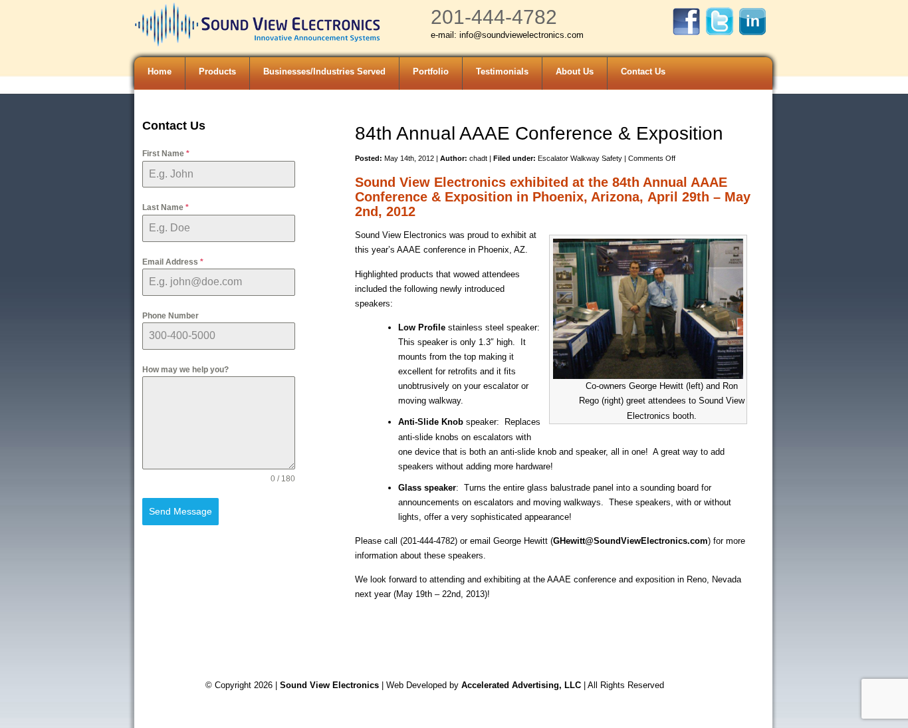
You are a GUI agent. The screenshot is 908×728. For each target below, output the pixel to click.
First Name (165, 153)
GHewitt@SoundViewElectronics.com (630, 541)
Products (217, 71)
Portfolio (431, 71)
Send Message (180, 511)
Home (159, 71)
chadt (478, 158)
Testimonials (502, 71)
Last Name (165, 207)
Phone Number (170, 315)
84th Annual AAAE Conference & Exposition (539, 133)
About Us (575, 71)
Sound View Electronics (329, 685)
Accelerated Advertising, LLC (522, 685)
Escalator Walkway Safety (580, 158)
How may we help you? (185, 369)
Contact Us (643, 71)
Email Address (172, 262)
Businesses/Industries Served (324, 71)
